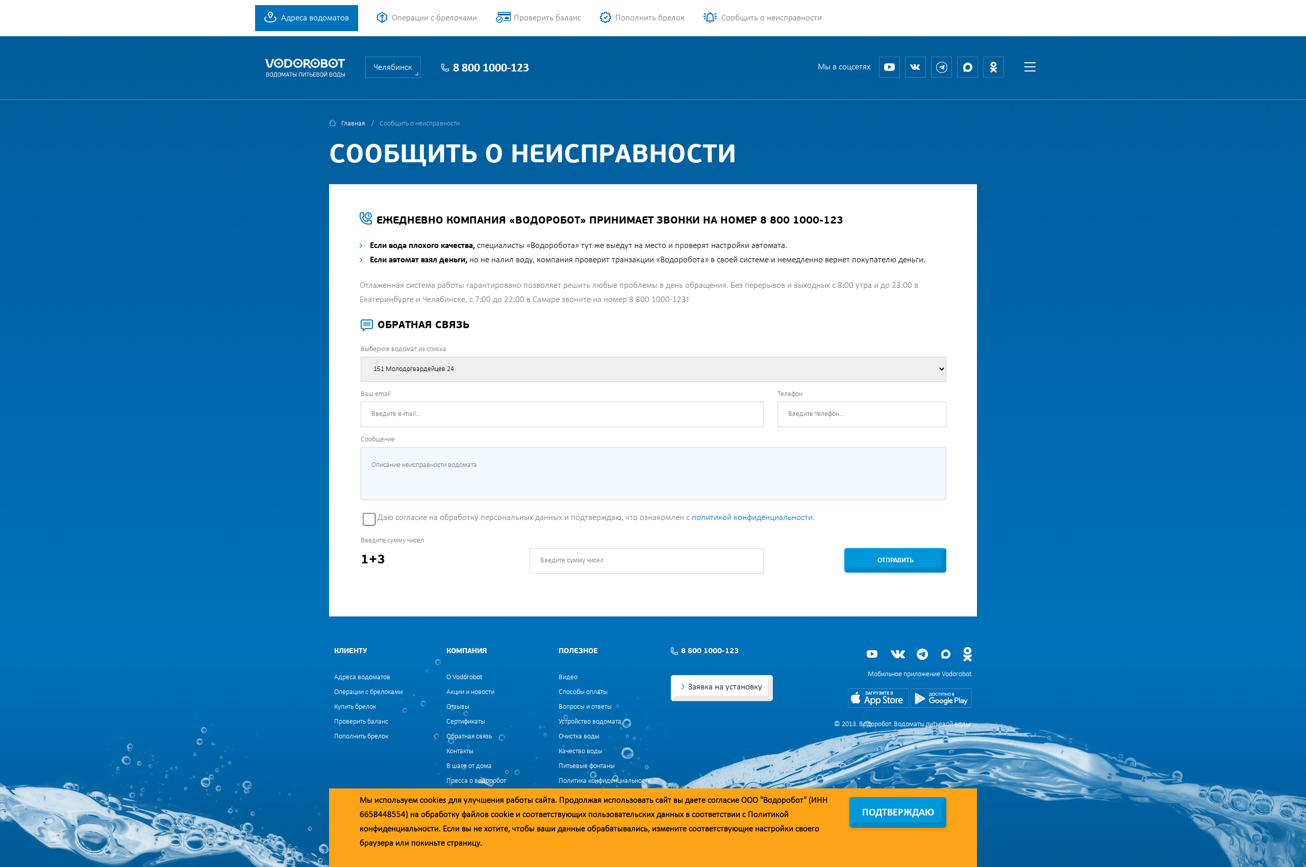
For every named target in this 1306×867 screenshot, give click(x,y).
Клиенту (350, 651)
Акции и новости (470, 692)
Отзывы (457, 707)
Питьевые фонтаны (587, 766)
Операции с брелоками (434, 18)
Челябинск (392, 67)
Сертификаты (465, 722)
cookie (502, 814)
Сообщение (378, 439)
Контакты (459, 751)
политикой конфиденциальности (752, 517)
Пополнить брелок (650, 18)
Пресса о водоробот (476, 781)
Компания (466, 651)
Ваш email (376, 394)
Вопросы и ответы (585, 707)
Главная (353, 124)
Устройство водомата (590, 722)
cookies (433, 800)
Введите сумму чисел (392, 540)
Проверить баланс (547, 18)
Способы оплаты (583, 692)
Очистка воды (579, 736)
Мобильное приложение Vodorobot (920, 674)
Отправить (895, 560)
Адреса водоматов (315, 18)
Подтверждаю (898, 813)
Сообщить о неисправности (771, 18)
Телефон (789, 394)
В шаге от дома (469, 766)
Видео (568, 677)
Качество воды (580, 751)
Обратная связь (469, 736)
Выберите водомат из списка (403, 349)
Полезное (578, 651)
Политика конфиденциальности (605, 781)
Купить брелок (355, 707)
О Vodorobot (464, 677)
